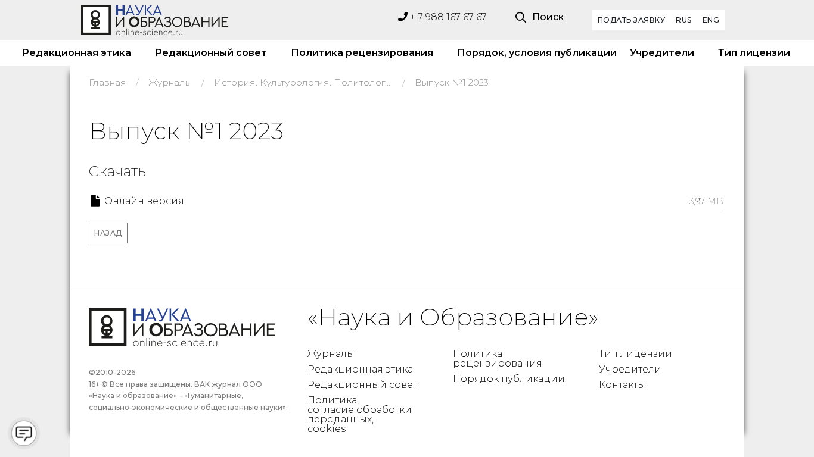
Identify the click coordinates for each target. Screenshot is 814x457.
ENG (711, 19)
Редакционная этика (76, 52)
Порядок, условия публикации (531, 52)
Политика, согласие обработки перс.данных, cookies (359, 414)
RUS (684, 19)
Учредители (662, 52)
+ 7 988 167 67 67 (447, 17)
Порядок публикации (509, 378)
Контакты (622, 384)
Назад (108, 232)
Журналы (331, 353)
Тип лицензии (754, 52)
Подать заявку (632, 19)
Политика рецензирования (362, 52)
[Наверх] (780, 423)
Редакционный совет (211, 52)
